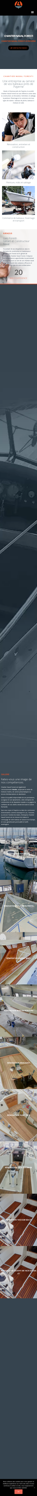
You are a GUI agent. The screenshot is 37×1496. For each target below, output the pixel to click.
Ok (18, 1491)
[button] (32, 12)
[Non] (34, 1488)
